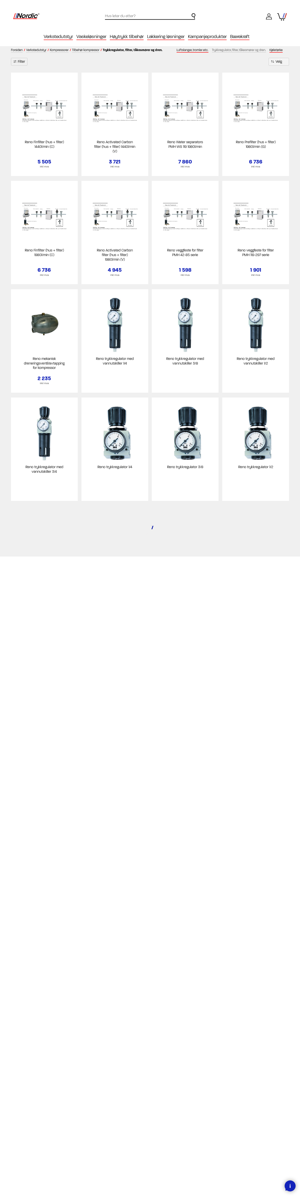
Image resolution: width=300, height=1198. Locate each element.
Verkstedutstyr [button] (58, 36)
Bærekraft (239, 36)
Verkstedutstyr (36, 50)
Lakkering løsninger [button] (165, 36)
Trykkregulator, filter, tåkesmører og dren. (239, 50)
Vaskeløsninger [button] (91, 36)
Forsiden (17, 50)
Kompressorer (59, 50)
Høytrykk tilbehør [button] (127, 36)
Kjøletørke (276, 50)
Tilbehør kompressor (85, 50)
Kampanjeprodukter (207, 36)
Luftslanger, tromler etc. (192, 50)
